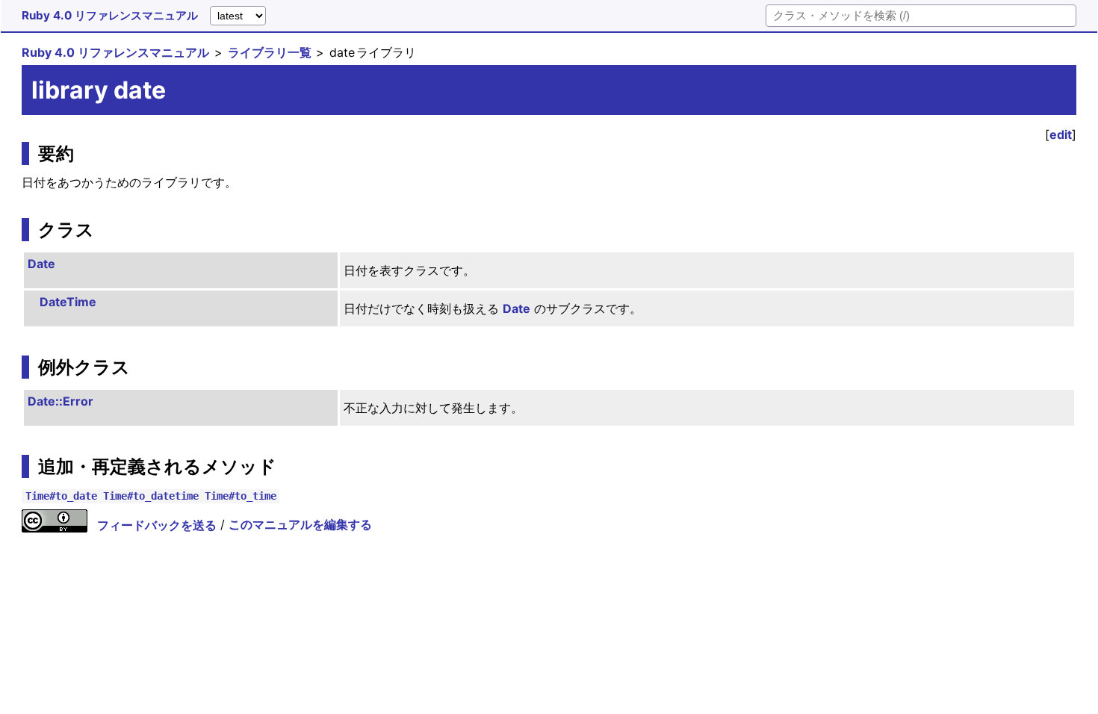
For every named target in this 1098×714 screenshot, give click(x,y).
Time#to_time (240, 496)
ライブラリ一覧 (269, 52)
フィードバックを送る (157, 525)
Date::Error (60, 401)
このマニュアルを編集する (300, 525)
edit (1060, 134)
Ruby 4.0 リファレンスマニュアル (110, 15)
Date (41, 263)
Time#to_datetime (151, 496)
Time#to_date (61, 496)
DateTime (68, 301)
